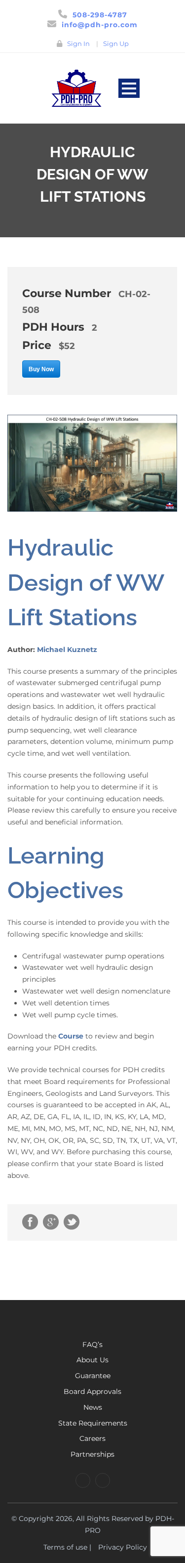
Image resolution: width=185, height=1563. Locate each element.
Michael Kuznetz (67, 649)
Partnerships (92, 1454)
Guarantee (93, 1375)
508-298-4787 (100, 14)
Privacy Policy (122, 1547)
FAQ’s (92, 1344)
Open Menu (129, 88)
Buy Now (41, 369)
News (92, 1407)
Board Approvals (92, 1391)
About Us (92, 1359)
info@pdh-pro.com (100, 24)
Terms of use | (67, 1547)
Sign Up (116, 43)
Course (70, 1036)
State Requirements (92, 1423)
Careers (92, 1438)
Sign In (78, 43)
